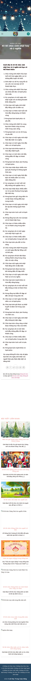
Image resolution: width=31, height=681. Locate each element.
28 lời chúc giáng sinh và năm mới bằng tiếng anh (15, 470)
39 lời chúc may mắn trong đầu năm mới (15, 617)
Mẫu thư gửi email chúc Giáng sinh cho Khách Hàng (15, 440)
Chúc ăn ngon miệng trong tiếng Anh (15, 558)
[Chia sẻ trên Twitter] (13, 367)
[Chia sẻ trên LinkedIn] (23, 367)
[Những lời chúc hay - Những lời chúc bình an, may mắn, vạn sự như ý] (15, 34)
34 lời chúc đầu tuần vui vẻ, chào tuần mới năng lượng (16, 647)
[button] (2, 34)
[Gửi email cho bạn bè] (17, 367)
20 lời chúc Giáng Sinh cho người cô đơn (15, 529)
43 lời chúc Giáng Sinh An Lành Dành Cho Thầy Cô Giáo (15, 587)
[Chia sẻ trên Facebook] (10, 367)
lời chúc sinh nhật (17, 376)
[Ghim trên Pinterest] (20, 367)
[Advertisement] (15, 15)
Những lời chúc (15, 43)
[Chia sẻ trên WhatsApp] (7, 367)
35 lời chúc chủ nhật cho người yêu (15, 499)
